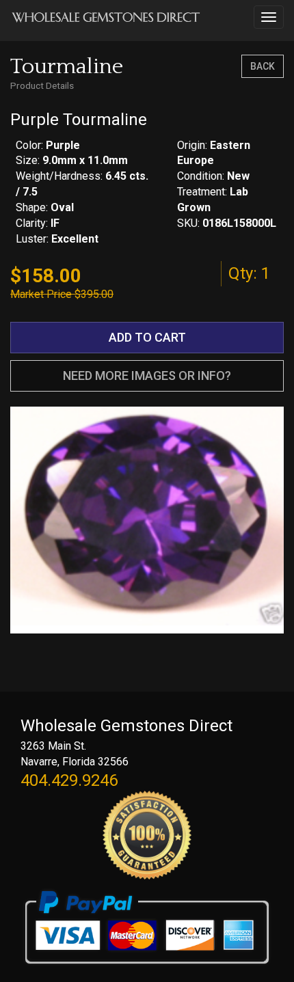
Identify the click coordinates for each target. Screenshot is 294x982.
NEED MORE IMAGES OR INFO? (147, 375)
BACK (262, 66)
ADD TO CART (147, 337)
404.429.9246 (69, 780)
